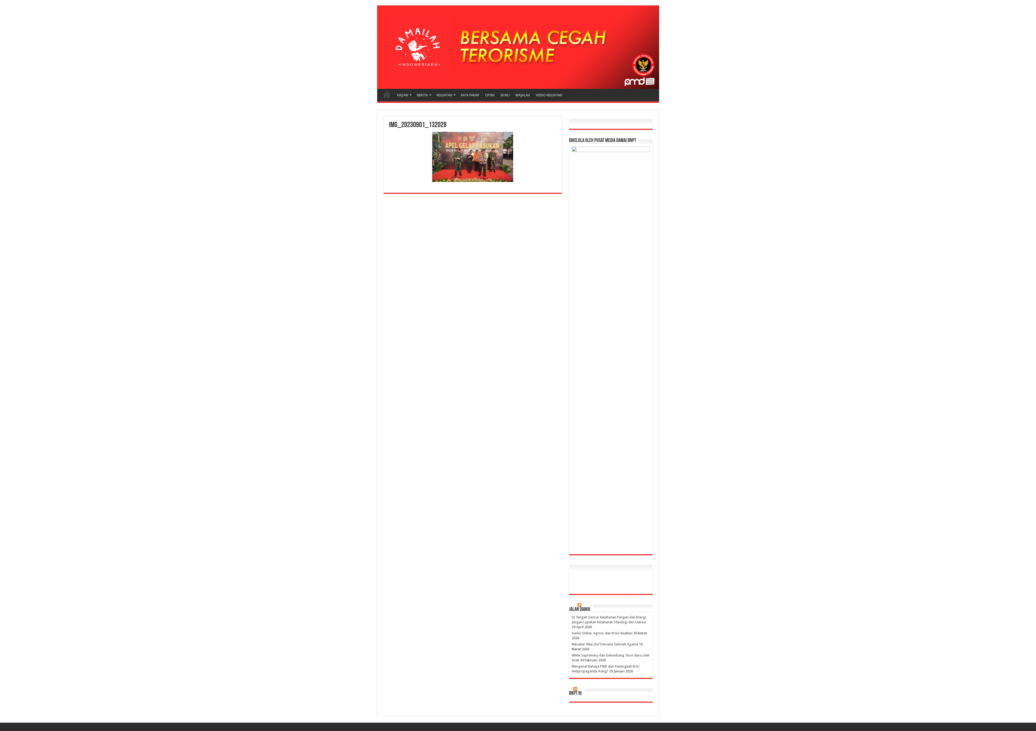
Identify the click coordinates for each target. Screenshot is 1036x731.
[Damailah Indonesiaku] (518, 47)
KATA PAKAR (470, 95)
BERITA (422, 95)
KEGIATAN (444, 95)
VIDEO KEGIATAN (549, 95)
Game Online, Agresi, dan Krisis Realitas (602, 633)
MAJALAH (523, 95)
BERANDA (387, 94)
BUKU (505, 95)
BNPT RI (575, 693)
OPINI (490, 95)
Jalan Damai (579, 609)
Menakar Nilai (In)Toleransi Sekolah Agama (605, 644)
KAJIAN (402, 95)
